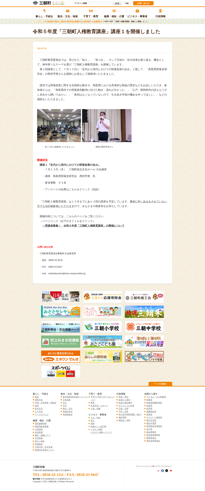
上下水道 (39, 411)
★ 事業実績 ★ (97, 21)
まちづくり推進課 (154, 417)
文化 (65, 403)
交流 (65, 406)
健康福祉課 (151, 411)
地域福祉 (39, 444)
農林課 (149, 414)
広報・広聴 (123, 408)
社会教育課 (86, 21)
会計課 (149, 429)
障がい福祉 (40, 441)
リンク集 (151, 466)
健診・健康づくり (42, 435)
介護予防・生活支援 (43, 447)
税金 (37, 397)
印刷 (127, 3)
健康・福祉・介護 (114, 16)
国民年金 (39, 400)
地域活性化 (68, 411)
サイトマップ (141, 466)
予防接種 (39, 438)
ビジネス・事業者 (137, 16)
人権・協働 (95, 408)
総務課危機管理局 (154, 403)
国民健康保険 (41, 423)
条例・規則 (123, 397)
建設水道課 (151, 423)
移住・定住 (68, 408)
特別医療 (39, 432)
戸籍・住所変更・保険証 (45, 403)
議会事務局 (151, 432)
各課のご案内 (60, 21)
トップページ (39, 21)
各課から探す (151, 394)
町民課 (149, 408)
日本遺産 (67, 400)
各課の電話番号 (125, 403)
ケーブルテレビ (42, 414)
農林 (93, 423)
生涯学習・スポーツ (99, 406)
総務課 (149, 400)
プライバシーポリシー (163, 466)
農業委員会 (151, 438)
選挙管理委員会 (153, 441)
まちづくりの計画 (126, 406)
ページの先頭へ (160, 384)
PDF (95, 189)
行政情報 (160, 16)
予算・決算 (123, 411)
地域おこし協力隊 (98, 426)
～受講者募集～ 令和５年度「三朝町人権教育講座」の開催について (83, 225)
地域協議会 (68, 414)
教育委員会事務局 (73, 21)
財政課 (149, 406)
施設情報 (122, 417)
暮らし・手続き (44, 16)
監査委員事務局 (153, 435)
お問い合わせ (143, 3)
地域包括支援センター (44, 450)
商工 (93, 420)
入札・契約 (95, 418)
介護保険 (39, 429)
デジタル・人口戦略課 (156, 397)
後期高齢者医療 (42, 426)
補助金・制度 (124, 420)
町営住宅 (39, 408)
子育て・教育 (90, 16)
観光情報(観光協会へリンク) (75, 397)
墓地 (37, 406)
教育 (93, 403)
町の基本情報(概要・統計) (130, 414)
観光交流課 (151, 420)
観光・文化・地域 (68, 16)
